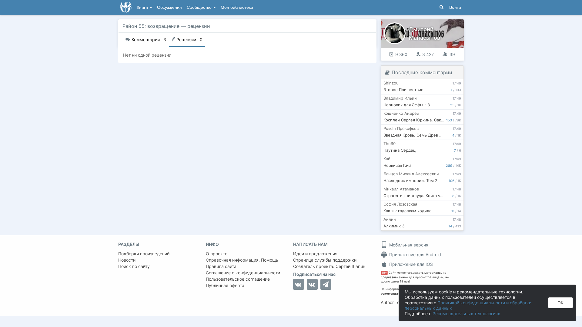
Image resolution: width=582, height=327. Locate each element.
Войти (455, 7)
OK (560, 302)
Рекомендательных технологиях (466, 313)
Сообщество (200, 7)
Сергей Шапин (350, 266)
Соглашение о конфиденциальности (243, 272)
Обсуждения (169, 7)
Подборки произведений (143, 253)
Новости (126, 260)
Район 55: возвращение (150, 26)
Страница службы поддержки (324, 260)
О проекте (216, 253)
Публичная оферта (225, 285)
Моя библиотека (237, 7)
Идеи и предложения (315, 253)
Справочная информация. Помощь (242, 260)
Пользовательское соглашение (238, 279)
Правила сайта (221, 266)
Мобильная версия (408, 244)
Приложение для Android (414, 254)
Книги (143, 7)
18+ (384, 272)
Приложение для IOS (410, 264)
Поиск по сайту (134, 266)
